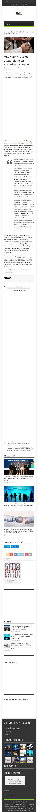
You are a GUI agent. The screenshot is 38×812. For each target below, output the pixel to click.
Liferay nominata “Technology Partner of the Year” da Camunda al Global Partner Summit (18, 504)
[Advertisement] (19, 99)
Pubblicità (8, 727)
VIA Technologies (9, 141)
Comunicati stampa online (12, 728)
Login (7, 546)
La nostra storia (9, 795)
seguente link (8, 272)
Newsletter (8, 731)
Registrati (15, 546)
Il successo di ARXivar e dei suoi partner (18, 443)
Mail (29, 810)
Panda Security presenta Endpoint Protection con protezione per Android (18, 449)
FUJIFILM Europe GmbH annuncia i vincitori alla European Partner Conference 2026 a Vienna (18, 478)
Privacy (7, 734)
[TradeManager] (19, 15)
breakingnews (12, 287)
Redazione (14, 67)
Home (7, 32)
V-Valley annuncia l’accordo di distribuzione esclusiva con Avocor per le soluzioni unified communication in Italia (18, 531)
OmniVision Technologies (24, 141)
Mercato (13, 32)
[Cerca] (32, 1)
